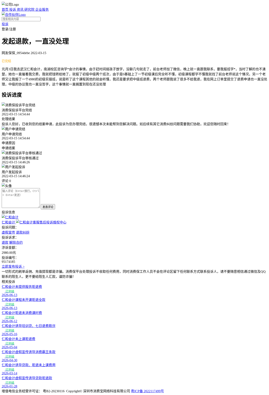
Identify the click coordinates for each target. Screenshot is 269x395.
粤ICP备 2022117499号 (147, 391)
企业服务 (42, 9)
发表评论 (47, 207)
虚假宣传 (8, 232)
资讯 (20, 9)
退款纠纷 (22, 232)
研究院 (29, 9)
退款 (5, 242)
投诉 (13, 9)
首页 (5, 9)
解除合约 (16, 242)
